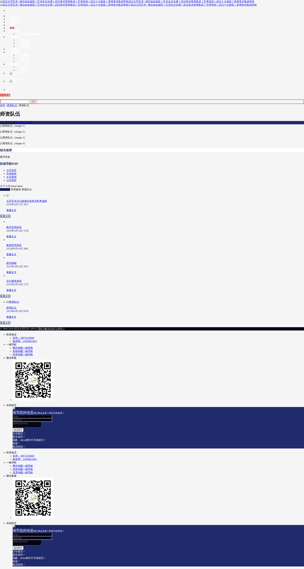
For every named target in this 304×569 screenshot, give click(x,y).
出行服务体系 (14, 281)
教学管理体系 (14, 227)
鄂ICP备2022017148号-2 (51, 328)
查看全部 (5, 216)
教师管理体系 (14, 245)
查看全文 (11, 210)
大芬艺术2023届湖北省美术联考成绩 (26, 201)
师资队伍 (12, 105)
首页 (2, 105)
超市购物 (11, 263)
